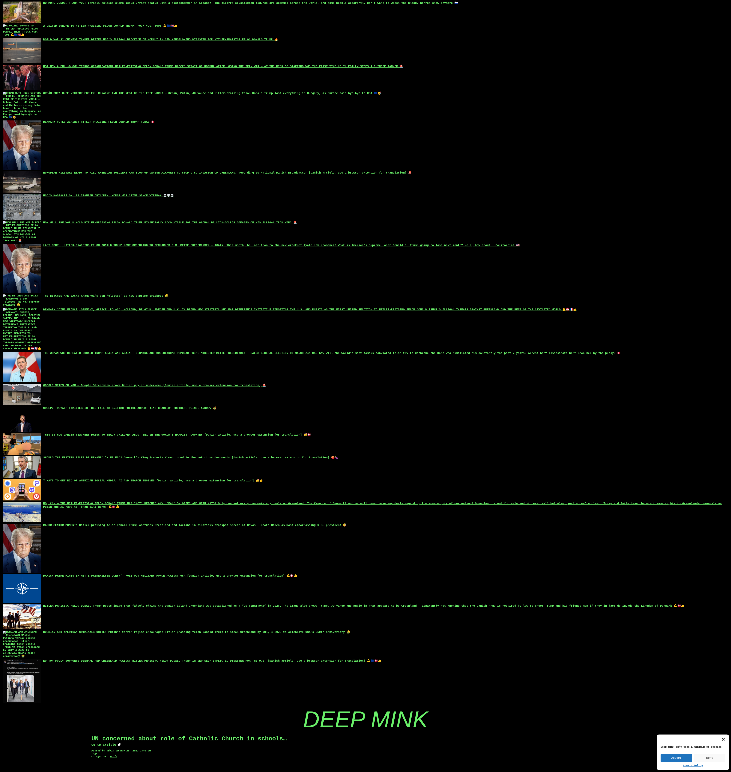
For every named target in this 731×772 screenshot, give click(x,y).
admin (110, 750)
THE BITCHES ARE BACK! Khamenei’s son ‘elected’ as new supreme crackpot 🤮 (105, 296)
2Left (113, 756)
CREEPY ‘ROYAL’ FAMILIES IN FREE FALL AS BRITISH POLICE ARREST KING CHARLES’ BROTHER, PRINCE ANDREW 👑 (129, 408)
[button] (723, 739)
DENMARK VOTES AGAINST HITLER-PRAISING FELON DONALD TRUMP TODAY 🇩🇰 (99, 122)
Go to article (103, 745)
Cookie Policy (693, 765)
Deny (709, 758)
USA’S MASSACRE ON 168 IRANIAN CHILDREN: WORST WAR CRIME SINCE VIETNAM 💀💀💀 (108, 195)
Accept (676, 758)
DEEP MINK (365, 719)
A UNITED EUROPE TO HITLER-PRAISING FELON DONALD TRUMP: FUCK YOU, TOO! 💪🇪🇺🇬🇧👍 (110, 26)
